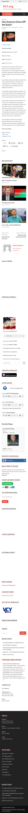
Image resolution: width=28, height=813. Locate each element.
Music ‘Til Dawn (6, 761)
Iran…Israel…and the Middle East (11, 225)
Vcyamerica (15, 27)
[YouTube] (20, 1)
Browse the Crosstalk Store (10, 351)
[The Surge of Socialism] (14, 201)
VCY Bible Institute (7, 756)
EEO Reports (5, 772)
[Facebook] (22, 1)
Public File (4, 769)
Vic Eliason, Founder (7, 764)
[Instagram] (26, 1)
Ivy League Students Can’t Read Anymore (13, 642)
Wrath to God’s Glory (8, 654)
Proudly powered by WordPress (9, 809)
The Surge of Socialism (8, 203)
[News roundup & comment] (14, 178)
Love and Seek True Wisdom (10, 645)
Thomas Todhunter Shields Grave (11, 663)
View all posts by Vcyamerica (17, 249)
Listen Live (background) (16, 388)
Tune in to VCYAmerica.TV (8, 585)
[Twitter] (24, 1)
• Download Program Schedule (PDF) (11, 408)
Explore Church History (12, 659)
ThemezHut (8, 811)
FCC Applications (6, 774)
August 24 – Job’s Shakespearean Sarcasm (13, 652)
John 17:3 (4, 475)
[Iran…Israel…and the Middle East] (14, 223)
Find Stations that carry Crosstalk (11, 348)
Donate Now (7, 484)
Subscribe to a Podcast (8, 753)
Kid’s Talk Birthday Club (8, 758)
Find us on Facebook (9, 620)
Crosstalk (4, 19)
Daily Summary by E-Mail (9, 355)
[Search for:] (14, 633)
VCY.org (8, 6)
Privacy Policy (5, 766)
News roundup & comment (9, 180)
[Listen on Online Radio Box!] (24, 461)
